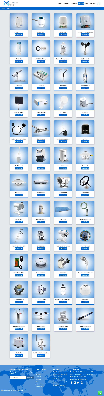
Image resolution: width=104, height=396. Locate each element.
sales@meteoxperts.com (79, 379)
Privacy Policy (40, 386)
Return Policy (40, 384)
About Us (38, 374)
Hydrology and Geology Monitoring (60, 382)
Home (60, 3)
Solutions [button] (73, 3)
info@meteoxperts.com (79, 376)
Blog (86, 3)
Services (38, 376)
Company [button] (65, 3)
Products (81, 3)
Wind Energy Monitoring (60, 372)
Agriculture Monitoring (59, 385)
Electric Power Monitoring (57, 377)
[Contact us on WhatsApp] (99, 392)
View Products (18, 34)
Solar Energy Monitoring (60, 374)
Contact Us (92, 3)
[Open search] (98, 3)
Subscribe (30, 377)
